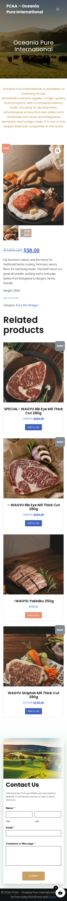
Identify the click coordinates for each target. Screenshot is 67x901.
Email (10, 827)
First (8, 821)
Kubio (52, 897)
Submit (33, 876)
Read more (33, 615)
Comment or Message (20, 843)
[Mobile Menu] (57, 9)
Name (10, 808)
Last (37, 821)
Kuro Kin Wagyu (27, 305)
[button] (58, 151)
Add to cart (33, 427)
